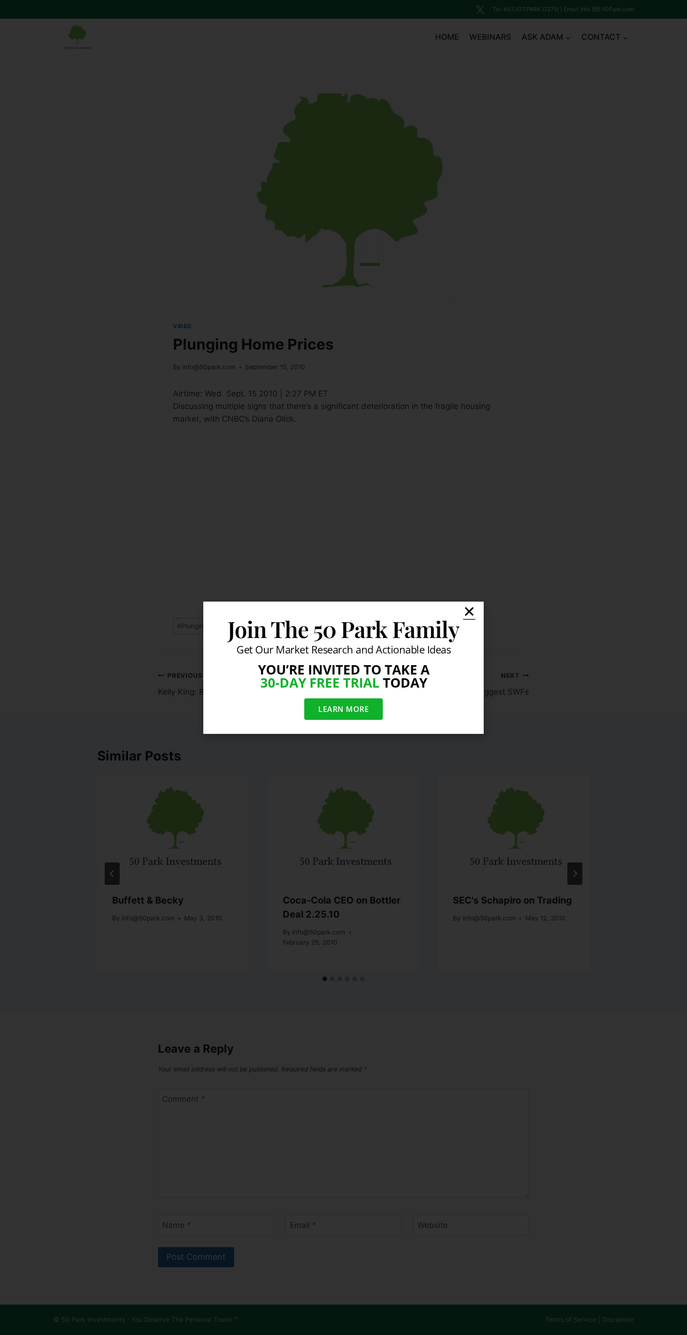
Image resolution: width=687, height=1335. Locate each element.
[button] (469, 611)
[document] (343, 667)
